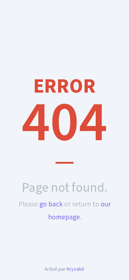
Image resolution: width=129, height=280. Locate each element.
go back (51, 204)
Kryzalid (75, 269)
